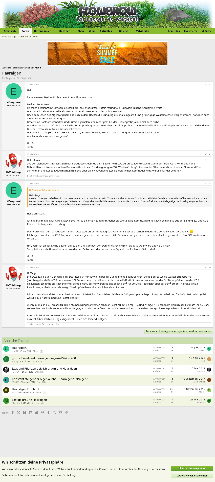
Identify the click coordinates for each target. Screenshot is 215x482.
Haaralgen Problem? (25, 389)
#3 (210, 183)
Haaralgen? (19, 348)
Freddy (15, 361)
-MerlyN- (16, 371)
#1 (210, 84)
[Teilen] (205, 85)
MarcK (202, 392)
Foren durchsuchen (28, 36)
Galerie (123, 31)
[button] (44, 31)
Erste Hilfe (37, 361)
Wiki (92, 31)
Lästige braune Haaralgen (29, 400)
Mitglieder (142, 31)
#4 (210, 267)
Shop (81, 31)
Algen (35, 351)
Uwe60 (15, 351)
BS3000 (15, 382)
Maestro (16, 403)
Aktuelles (106, 31)
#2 (210, 154)
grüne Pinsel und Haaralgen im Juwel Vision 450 (44, 358)
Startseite (10, 31)
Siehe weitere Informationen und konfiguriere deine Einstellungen (40, 475)
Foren (25, 31)
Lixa (203, 360)
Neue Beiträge (9, 36)
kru (13, 392)
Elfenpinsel (9, 78)
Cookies (37, 469)
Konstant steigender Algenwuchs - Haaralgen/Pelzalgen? (50, 379)
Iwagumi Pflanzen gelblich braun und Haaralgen (44, 368)
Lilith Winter (199, 381)
